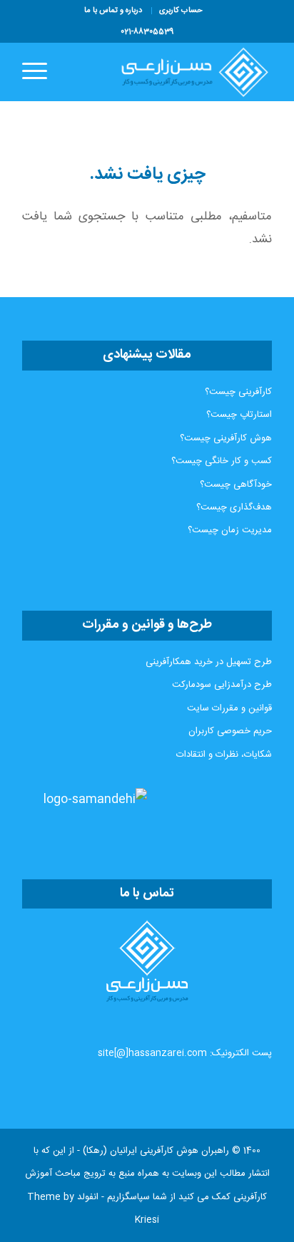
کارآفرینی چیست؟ (238, 392)
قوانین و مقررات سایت (229, 708)
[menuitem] (180, 10)
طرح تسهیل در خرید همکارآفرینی (209, 662)
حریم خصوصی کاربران (230, 731)
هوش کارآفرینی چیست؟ (226, 438)
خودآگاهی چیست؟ (236, 484)
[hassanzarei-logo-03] (172, 71)
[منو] (39, 71)
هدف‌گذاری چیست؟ (234, 507)
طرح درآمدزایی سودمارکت (222, 685)
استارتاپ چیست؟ (239, 415)
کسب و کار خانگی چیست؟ (221, 461)
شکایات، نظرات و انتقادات (224, 754)
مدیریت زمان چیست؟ (230, 530)
